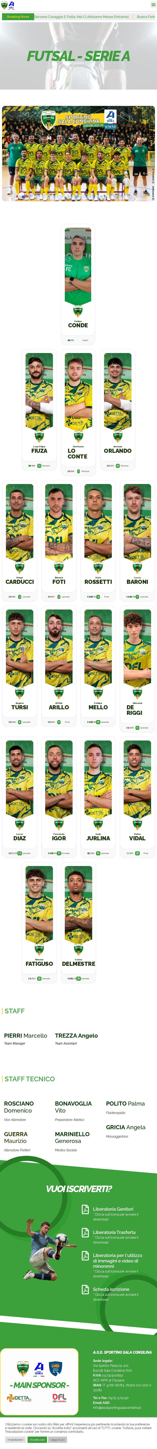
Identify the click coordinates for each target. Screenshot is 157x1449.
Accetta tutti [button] (37, 1439)
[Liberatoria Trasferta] (85, 1232)
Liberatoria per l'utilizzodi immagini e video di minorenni (117, 1261)
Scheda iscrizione (111, 1289)
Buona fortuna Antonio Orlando (116, 17)
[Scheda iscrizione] (85, 1289)
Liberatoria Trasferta (114, 1232)
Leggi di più (57, 1439)
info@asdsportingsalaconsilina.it (117, 1408)
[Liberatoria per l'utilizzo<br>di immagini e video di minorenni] (85, 1255)
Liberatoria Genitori (113, 1209)
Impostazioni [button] (15, 1439)
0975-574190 (118, 1398)
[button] (153, 4)
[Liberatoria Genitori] (85, 1209)
